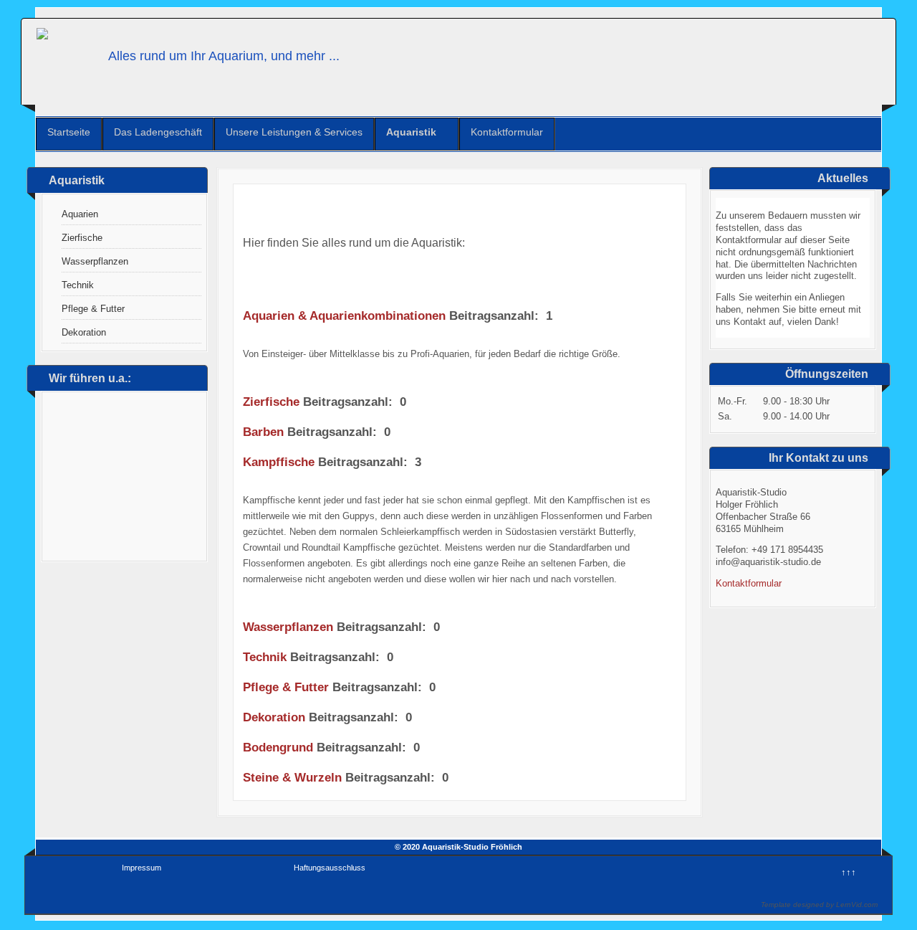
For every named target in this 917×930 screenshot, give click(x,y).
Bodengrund (278, 747)
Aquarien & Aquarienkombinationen (344, 316)
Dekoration (84, 332)
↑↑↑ (848, 872)
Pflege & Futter (93, 308)
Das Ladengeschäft (158, 132)
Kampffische (279, 462)
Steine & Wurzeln (292, 777)
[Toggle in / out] (834, 6)
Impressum (141, 867)
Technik (78, 285)
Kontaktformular (507, 132)
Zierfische (82, 237)
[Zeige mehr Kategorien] (671, 405)
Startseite (68, 132)
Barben (263, 432)
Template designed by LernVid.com (819, 904)
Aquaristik (411, 132)
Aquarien (80, 214)
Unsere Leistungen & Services (294, 132)
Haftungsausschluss (329, 867)
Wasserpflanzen (95, 261)
